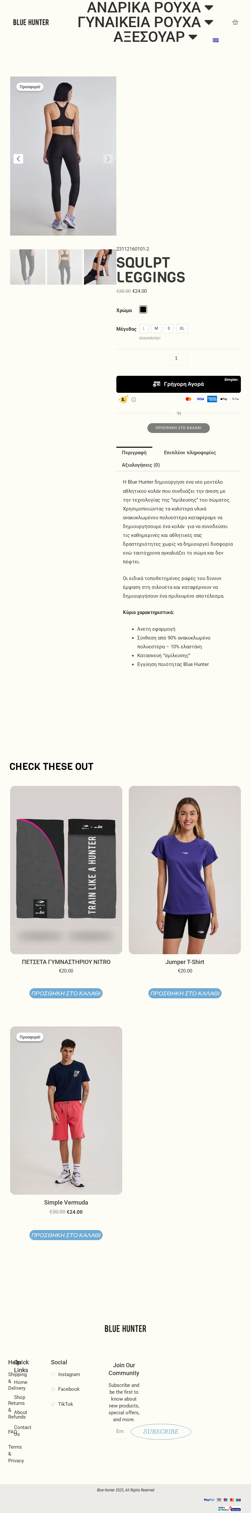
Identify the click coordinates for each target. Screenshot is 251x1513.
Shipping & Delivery (10, 1381)
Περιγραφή (134, 453)
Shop (19, 1397)
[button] (18, 159)
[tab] (134, 453)
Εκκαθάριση (149, 338)
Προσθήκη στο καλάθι (178, 428)
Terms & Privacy (10, 1454)
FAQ (10, 1432)
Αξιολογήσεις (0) (141, 465)
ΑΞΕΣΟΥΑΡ (149, 36)
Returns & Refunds (10, 1410)
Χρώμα (124, 310)
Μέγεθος (126, 329)
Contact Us (19, 1430)
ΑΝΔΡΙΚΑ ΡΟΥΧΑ (144, 7)
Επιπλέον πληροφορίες (190, 453)
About (19, 1412)
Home (19, 1382)
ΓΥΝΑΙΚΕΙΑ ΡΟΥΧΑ (139, 22)
